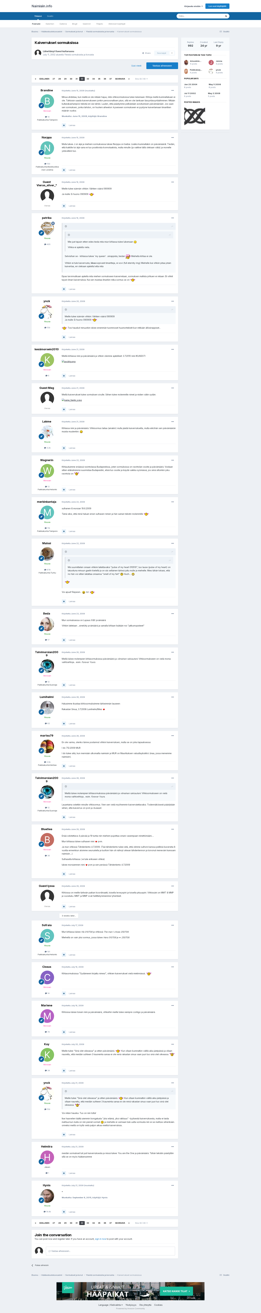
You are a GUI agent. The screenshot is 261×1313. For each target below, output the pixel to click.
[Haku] (226, 16)
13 (48, 486)
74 (48, 1032)
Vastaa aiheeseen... (61, 1251)
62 (48, 723)
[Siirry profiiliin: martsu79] (47, 746)
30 (71, 79)
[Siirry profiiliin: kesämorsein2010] (47, 360)
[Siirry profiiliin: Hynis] (47, 1196)
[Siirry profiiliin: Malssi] (47, 554)
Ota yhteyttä (145, 1305)
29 (65, 79)
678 (48, 569)
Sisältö (50, 16)
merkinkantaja (46, 501)
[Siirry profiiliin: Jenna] (211, 62)
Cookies (158, 1305)
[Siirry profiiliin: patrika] (47, 228)
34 (93, 79)
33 (88, 79)
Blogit (74, 24)
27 (54, 79)
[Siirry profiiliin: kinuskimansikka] (186, 62)
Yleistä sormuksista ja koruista (79, 54)
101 (48, 951)
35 (99, 79)
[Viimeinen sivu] (129, 79)
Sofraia (47, 925)
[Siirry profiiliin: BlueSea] (47, 840)
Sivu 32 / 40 (141, 79)
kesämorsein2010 (47, 349)
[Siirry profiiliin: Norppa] (47, 148)
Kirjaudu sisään (192, 6)
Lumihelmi (47, 697)
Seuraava (120, 79)
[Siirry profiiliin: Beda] (47, 624)
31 (76, 79)
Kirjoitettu (73, 90)
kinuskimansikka (199, 61)
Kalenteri (50, 24)
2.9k (48, 762)
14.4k (48, 1211)
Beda (46, 613)
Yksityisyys (131, 1305)
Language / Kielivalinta (109, 1305)
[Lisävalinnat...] (173, 90)
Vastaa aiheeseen (162, 65)
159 (48, 327)
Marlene (46, 1005)
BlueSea (46, 829)
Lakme (46, 421)
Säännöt (87, 24)
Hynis (46, 1185)
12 (48, 682)
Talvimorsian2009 (46, 654)
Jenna (219, 61)
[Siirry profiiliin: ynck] (47, 312)
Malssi (46, 543)
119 (48, 528)
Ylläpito (99, 24)
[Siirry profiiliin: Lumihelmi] (47, 707)
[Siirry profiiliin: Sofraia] (47, 936)
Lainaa (72, 125)
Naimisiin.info (42, 6)
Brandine (47, 90)
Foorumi (36, 24)
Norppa (47, 137)
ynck (47, 301)
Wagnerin (46, 460)
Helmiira (46, 1146)
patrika (47, 217)
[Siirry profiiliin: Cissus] (47, 977)
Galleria (63, 24)
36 (105, 79)
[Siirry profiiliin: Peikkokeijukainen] (186, 71)
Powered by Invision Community (130, 1308)
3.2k (48, 448)
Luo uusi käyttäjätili (217, 6)
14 (48, 117)
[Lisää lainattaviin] (64, 125)
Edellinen (44, 79)
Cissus (46, 966)
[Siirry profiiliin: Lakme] (47, 432)
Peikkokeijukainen (199, 70)
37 (110, 79)
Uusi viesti (136, 65)
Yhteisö (38, 16)
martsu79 (46, 735)
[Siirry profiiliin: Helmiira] (47, 1157)
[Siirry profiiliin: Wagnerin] (47, 471)
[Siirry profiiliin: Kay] (47, 1055)
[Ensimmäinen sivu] (35, 79)
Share (147, 53)
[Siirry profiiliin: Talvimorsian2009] (47, 666)
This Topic (214, 16)
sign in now (100, 1239)
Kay (46, 1044)
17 (48, 640)
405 (48, 244)
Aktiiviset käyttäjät (116, 24)
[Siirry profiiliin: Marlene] (47, 1016)
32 (82, 79)
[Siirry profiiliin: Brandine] (47, 101)
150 (48, 163)
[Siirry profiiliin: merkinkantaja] (47, 512)
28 (59, 79)
